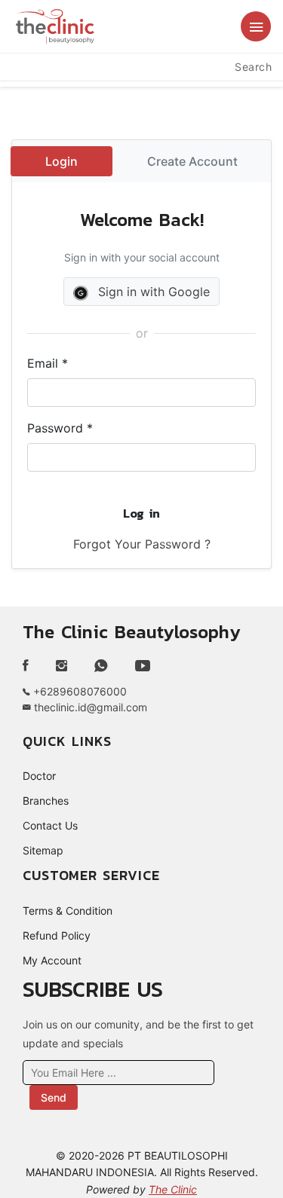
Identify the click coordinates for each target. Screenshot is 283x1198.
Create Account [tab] (192, 161)
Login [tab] (61, 161)
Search (253, 66)
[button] (256, 26)
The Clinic (173, 1189)
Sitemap (43, 850)
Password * (60, 427)
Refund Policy (57, 935)
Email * (47, 363)
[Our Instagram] (61, 666)
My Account (52, 960)
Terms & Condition (67, 910)
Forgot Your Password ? (142, 544)
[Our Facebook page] (32, 666)
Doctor (39, 775)
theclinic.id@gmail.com (89, 707)
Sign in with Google (152, 291)
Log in (141, 513)
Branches (46, 800)
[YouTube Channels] (142, 666)
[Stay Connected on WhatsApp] (101, 666)
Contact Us (50, 825)
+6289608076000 (78, 691)
